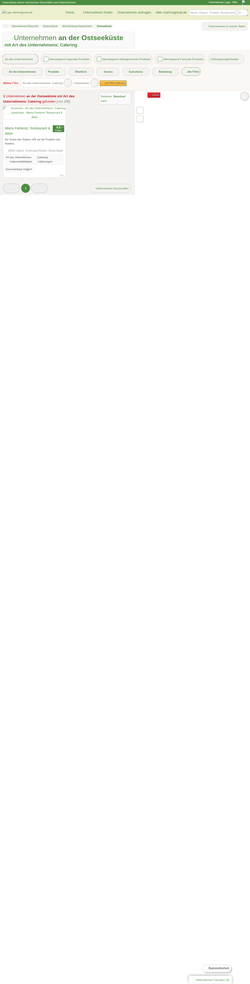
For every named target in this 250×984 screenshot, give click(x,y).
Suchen (244, 12)
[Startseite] (5, 26)
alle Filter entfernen (114, 83)
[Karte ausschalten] (244, 96)
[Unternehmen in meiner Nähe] (140, 119)
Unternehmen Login (219, 2)
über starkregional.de (171, 12)
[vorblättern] (56, 115)
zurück (155, 95)
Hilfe (234, 2)
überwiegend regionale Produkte (69, 59)
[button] (11, 188)
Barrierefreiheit (218, 968)
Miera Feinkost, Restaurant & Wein (27, 130)
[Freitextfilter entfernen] (236, 12)
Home (70, 12)
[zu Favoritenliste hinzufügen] (8, 110)
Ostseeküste (81, 83)
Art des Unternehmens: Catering (43, 83)
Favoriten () (212, 979)
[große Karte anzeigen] (140, 110)
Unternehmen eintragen (134, 12)
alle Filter (192, 71)
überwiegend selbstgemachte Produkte (126, 59)
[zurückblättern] (13, 115)
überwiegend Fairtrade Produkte (183, 59)
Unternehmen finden (97, 12)
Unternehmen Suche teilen (112, 188)
